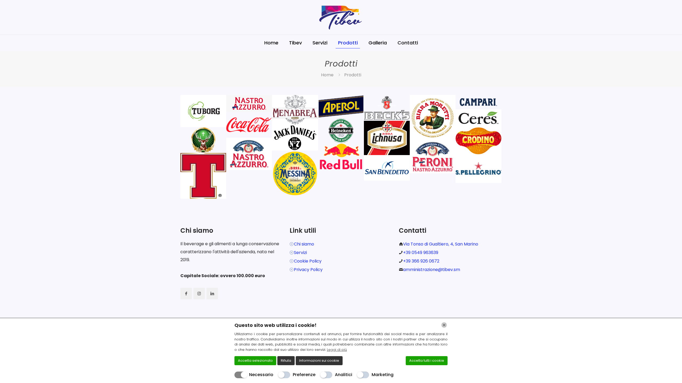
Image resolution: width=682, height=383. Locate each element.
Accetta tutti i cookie (426, 360)
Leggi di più (337, 349)
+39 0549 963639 (420, 252)
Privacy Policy (308, 270)
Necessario (261, 375)
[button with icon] (186, 293)
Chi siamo (304, 244)
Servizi (300, 252)
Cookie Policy (308, 261)
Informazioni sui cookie (319, 360)
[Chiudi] (444, 325)
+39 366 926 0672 (421, 261)
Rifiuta (286, 360)
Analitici (343, 375)
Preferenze (304, 375)
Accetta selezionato (255, 360)
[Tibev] (341, 17)
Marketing (382, 375)
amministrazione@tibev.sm (431, 270)
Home (327, 75)
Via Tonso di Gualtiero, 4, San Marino (440, 244)
